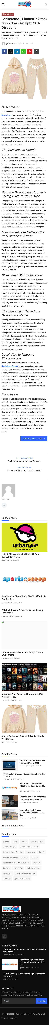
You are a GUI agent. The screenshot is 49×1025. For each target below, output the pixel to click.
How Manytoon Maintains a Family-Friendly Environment (22, 653)
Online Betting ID (9, 846)
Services (6, 868)
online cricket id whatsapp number (16, 863)
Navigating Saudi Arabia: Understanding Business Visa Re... (32, 812)
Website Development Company (15, 857)
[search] (46, 4)
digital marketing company (26, 873)
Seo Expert (7, 873)
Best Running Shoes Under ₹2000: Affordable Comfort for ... (24, 597)
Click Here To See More (32, 439)
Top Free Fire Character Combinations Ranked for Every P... (24, 775)
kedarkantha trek (33, 868)
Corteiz (41, 852)
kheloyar (36, 863)
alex (4, 979)
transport (6, 878)
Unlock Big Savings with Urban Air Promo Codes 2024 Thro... (21, 555)
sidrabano (23, 818)
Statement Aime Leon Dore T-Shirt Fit (24, 470)
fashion (6, 841)
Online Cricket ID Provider (12, 852)
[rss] (4, 936)
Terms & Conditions (10, 1018)
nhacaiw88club (6, 616)
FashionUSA (18, 868)
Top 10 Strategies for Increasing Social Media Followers (24, 975)
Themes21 (23, 802)
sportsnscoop (6, 602)
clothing (35, 857)
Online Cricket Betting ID (29, 846)
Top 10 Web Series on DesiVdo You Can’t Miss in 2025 (32, 761)
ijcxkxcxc (5, 499)
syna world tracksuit (22, 878)
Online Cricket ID (37, 841)
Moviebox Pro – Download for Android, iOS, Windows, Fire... (22, 695)
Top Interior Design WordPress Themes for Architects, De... (33, 798)
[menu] (3, 4)
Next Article (23, 467)
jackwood (5, 560)
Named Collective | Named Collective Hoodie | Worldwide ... (24, 737)
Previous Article (26, 458)
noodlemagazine (25, 766)
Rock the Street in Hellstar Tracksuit (24, 461)
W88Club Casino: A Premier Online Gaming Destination (22, 611)
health (24, 841)
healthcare (31, 852)
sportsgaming (7, 779)
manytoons (5, 658)
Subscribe (41, 1001)
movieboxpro (6, 700)
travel (15, 841)
